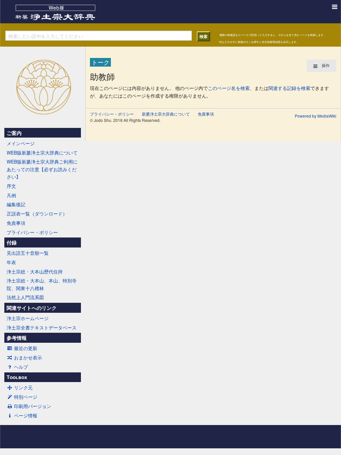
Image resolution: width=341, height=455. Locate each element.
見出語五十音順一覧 (28, 252)
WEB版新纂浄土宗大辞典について (42, 152)
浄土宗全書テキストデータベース (42, 327)
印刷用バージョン (32, 406)
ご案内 (14, 133)
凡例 (11, 195)
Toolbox (17, 377)
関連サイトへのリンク (32, 307)
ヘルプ (21, 366)
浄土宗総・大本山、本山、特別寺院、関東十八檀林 (42, 284)
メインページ (21, 143)
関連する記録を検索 (289, 88)
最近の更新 (25, 348)
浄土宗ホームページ (28, 318)
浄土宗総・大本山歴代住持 (35, 271)
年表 (11, 262)
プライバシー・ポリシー (32, 232)
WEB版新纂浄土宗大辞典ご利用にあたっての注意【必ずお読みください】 (42, 169)
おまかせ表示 (28, 357)
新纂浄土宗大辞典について (166, 114)
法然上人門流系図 (25, 297)
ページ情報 (25, 415)
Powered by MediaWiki (315, 116)
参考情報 (17, 337)
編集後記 (16, 204)
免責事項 (16, 223)
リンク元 (23, 387)
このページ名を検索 (229, 88)
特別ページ (25, 396)
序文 (11, 186)
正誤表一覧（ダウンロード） (37, 213)
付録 (12, 242)
